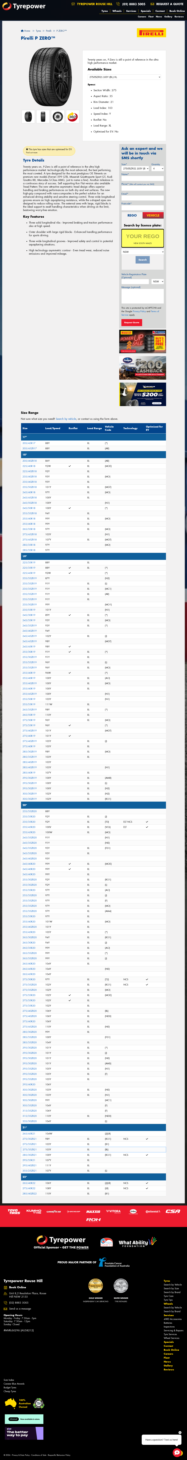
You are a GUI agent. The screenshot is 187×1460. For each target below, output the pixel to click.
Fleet (151, 16)
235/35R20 (28, 816)
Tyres (105, 11)
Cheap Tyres (10, 1391)
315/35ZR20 (29, 1110)
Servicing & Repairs (173, 1330)
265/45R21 (28, 1133)
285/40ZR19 (29, 762)
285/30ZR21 (29, 1155)
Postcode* (126, 203)
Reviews (179, 16)
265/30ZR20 (29, 937)
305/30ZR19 (29, 793)
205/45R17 (28, 443)
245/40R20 (28, 863)
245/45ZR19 (29, 636)
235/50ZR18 (29, 487)
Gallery (168, 16)
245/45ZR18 (29, 497)
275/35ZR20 (29, 984)
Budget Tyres (10, 1387)
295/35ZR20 (29, 1068)
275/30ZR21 (29, 1138)
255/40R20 (28, 921)
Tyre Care (168, 1296)
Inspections (169, 1326)
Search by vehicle (66, 419)
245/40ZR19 (29, 630)
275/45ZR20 (29, 1026)
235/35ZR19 (29, 578)
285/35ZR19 (29, 756)
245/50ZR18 (29, 502)
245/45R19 (28, 646)
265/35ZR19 (29, 709)
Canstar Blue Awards (14, 1383)
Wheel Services (171, 1338)
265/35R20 (28, 947)
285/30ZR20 (29, 1031)
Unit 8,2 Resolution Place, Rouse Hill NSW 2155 (27, 1295)
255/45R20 (28, 932)
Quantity (155, 164)
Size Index (9, 1379)
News (159, 16)
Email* (124, 193)
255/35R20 (28, 890)
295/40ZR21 (29, 1165)
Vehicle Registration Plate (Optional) (133, 276)
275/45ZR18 (29, 534)
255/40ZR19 (29, 683)
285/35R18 (28, 544)
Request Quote (131, 322)
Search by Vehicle (173, 1284)
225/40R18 (28, 466)
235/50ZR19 (29, 604)
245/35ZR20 (29, 837)
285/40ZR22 (29, 1193)
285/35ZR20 (29, 1037)
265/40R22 (28, 1183)
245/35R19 (28, 620)
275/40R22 (28, 1188)
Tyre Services (170, 1334)
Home (27, 30)
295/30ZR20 (29, 1047)
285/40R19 (28, 772)
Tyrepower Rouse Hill (94, 4)
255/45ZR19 (29, 693)
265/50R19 (28, 714)
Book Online (177, 11)
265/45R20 (28, 968)
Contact (160, 11)
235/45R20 (28, 827)
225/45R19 (28, 573)
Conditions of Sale (38, 1455)
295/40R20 (28, 1084)
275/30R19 (28, 720)
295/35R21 (28, 1160)
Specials (146, 11)
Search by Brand (172, 1292)
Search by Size (171, 1288)
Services (131, 11)
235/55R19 (28, 609)
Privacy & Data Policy (21, 1455)
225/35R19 (28, 562)
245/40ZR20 (29, 858)
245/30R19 (28, 615)
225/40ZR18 (29, 471)
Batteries (168, 1322)
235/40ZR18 (29, 476)
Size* (124, 164)
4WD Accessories (173, 1319)
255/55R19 (28, 704)
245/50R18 (28, 508)
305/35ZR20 (29, 1105)
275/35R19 (28, 725)
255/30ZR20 (29, 879)
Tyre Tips (168, 1299)
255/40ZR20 (29, 926)
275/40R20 (28, 1021)
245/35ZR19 (29, 625)
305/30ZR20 (29, 1089)
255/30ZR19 (29, 657)
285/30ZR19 (29, 751)
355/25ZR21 (29, 1170)
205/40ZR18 (29, 460)
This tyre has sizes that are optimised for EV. (49, 151)
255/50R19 (28, 699)
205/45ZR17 (29, 448)
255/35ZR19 (29, 662)
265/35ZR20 (29, 953)
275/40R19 (28, 735)
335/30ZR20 (29, 1121)
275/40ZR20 (29, 1010)
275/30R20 (28, 979)
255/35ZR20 (29, 895)
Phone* (137, 184)
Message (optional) (131, 287)
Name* (125, 174)
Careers (142, 16)
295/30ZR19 (29, 777)
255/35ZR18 (29, 513)
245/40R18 (28, 492)
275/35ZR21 (29, 1144)
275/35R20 (28, 995)
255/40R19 (28, 672)
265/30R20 (28, 942)
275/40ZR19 (29, 730)
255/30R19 (28, 651)
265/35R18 (28, 529)
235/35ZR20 (29, 811)
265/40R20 (28, 963)
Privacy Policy (139, 311)
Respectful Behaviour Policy (59, 1455)
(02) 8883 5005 (133, 4)
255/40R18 (28, 518)
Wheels (117, 11)
